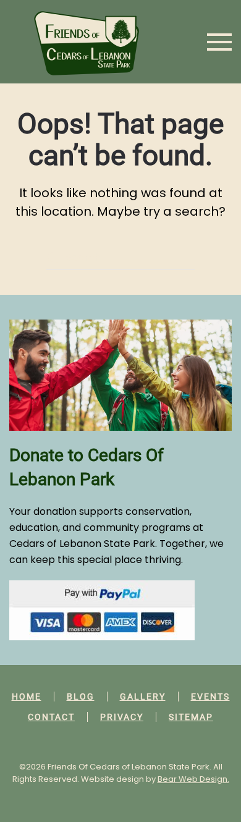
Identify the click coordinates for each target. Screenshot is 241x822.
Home (26, 696)
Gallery (143, 696)
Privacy (121, 717)
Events (210, 696)
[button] (219, 42)
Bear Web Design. (193, 779)
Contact (51, 717)
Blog (81, 696)
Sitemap (191, 717)
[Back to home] (86, 41)
